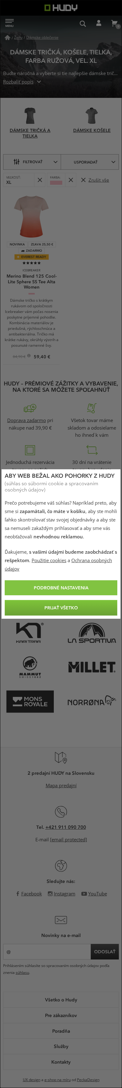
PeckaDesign (88, 1080)
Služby (61, 1046)
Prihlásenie (98, 23)
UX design (31, 1080)
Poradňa (61, 1031)
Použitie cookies (49, 560)
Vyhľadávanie (83, 23)
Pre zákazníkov (61, 1015)
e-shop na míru (57, 1080)
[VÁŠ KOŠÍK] (114, 23)
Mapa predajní (61, 785)
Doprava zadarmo (26, 420)
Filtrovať (33, 161)
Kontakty (61, 1062)
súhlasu (22, 972)
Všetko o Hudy (61, 999)
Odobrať (39, 180)
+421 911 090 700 (65, 827)
